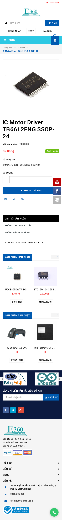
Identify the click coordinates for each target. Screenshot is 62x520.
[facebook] (6, 410)
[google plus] (21, 410)
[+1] (22, 199)
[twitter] (13, 410)
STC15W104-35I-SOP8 (46, 289)
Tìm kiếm (52, 23)
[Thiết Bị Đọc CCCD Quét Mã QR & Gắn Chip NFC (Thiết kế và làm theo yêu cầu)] (45, 332)
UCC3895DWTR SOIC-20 (18, 289)
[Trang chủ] (31, 12)
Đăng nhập (14, 31)
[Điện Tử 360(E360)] (31, 430)
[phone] (54, 512)
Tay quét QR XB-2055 (17, 347)
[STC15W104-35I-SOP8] (45, 276)
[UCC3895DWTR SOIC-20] (16, 276)
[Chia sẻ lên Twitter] (14, 199)
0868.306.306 (17, 494)
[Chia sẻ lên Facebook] (6, 199)
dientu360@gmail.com (21, 501)
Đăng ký (47, 31)
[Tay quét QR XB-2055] (16, 332)
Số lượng (8, 173)
